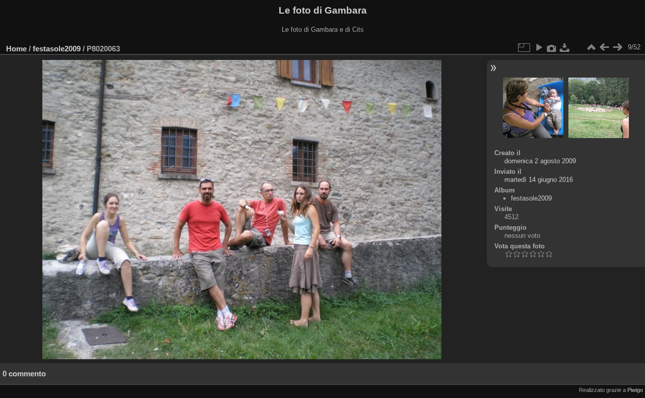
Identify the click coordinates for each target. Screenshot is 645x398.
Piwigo (635, 390)
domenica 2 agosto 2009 (540, 161)
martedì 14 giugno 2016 (538, 179)
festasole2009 (57, 48)
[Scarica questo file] (564, 47)
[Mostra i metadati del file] (551, 47)
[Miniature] (591, 47)
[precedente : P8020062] (604, 47)
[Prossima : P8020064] (617, 47)
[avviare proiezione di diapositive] (538, 47)
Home (16, 48)
